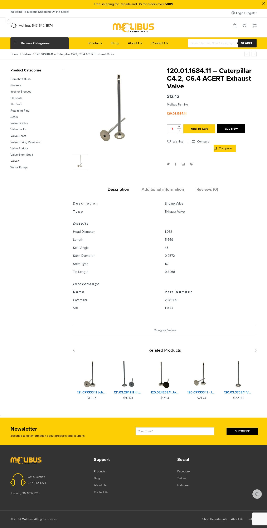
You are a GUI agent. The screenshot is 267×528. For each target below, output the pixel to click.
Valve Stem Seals (22, 154)
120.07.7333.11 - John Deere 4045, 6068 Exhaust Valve (201, 392)
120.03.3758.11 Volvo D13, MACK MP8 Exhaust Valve (238, 392)
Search (247, 43)
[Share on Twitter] (168, 164)
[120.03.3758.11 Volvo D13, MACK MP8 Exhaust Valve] (238, 374)
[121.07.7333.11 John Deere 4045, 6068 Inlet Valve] (91, 374)
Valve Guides (19, 123)
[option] (118, 110)
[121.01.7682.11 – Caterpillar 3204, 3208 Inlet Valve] (254, 54)
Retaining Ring (19, 110)
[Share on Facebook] (175, 164)
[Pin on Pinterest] (191, 164)
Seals (14, 117)
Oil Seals (16, 98)
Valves (27, 54)
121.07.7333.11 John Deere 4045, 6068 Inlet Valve (91, 392)
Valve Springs (19, 148)
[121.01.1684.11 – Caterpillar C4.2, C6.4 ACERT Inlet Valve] (246, 54)
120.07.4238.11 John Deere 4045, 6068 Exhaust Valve (165, 392)
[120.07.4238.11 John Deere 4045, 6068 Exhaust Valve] (165, 374)
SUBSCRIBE (242, 431)
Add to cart (199, 129)
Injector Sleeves (20, 91)
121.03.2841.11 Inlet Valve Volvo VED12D (128, 392)
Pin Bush (16, 104)
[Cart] (235, 26)
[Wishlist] (245, 26)
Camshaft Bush (20, 79)
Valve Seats (18, 136)
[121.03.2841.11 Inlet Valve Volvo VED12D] (128, 374)
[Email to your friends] (183, 164)
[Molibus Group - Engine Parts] (133, 27)
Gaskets (15, 85)
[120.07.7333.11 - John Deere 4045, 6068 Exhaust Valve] (201, 374)
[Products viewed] (257, 494)
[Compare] (255, 26)
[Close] (263, 3)
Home (14, 54)
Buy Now (231, 129)
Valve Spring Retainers (25, 142)
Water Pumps (19, 167)
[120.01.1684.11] (118, 109)
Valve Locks (18, 129)
